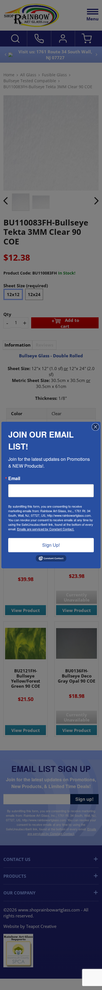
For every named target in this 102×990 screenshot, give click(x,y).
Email (14, 478)
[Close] (95, 426)
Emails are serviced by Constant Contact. (45, 529)
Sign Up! (51, 545)
